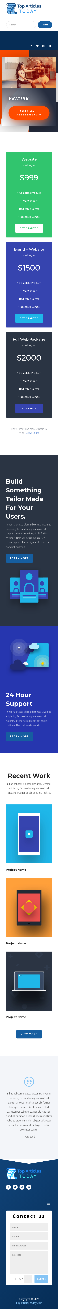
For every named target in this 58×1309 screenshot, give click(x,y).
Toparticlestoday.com (29, 1303)
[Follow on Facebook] (31, 45)
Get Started (29, 228)
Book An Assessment (27, 113)
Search (45, 24)
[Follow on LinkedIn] (49, 45)
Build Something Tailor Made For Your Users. (24, 499)
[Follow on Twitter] (37, 45)
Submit (41, 1278)
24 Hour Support (20, 699)
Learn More (19, 558)
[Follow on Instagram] (43, 45)
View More (29, 1034)
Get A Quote (32, 432)
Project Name (16, 870)
